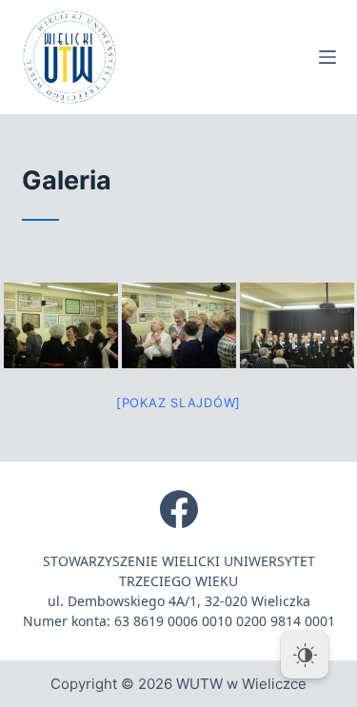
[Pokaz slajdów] (178, 402)
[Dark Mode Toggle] (304, 654)
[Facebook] (179, 509)
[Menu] (327, 57)
